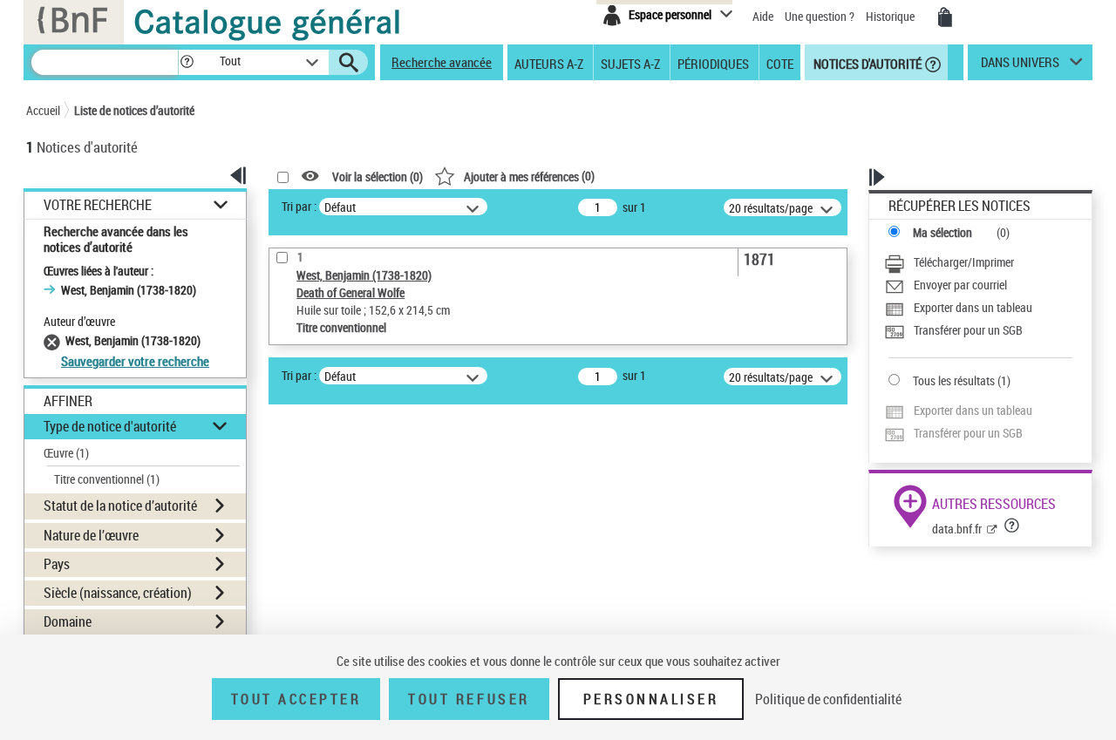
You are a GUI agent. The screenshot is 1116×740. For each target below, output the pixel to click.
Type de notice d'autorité (110, 426)
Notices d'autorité (866, 62)
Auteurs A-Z (548, 62)
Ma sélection (942, 232)
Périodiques (713, 62)
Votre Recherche (98, 205)
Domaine (68, 621)
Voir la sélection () (377, 176)
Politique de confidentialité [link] (828, 699)
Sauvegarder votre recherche (135, 361)
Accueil (43, 110)
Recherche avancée (441, 62)
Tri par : (299, 206)
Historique (891, 16)
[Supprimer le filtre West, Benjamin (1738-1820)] (54, 340)
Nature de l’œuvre (91, 535)
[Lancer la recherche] (348, 62)
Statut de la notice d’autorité (120, 505)
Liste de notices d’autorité (134, 110)
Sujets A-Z (630, 62)
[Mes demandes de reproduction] (945, 17)
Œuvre (66, 453)
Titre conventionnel (107, 479)
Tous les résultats (954, 380)
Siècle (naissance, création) (118, 592)
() (529, 175)
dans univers (1020, 66)
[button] (186, 62)
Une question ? (821, 16)
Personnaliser (651, 699)
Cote (779, 62)
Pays (57, 564)
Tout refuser (468, 699)
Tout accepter (296, 699)
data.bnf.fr (957, 528)
